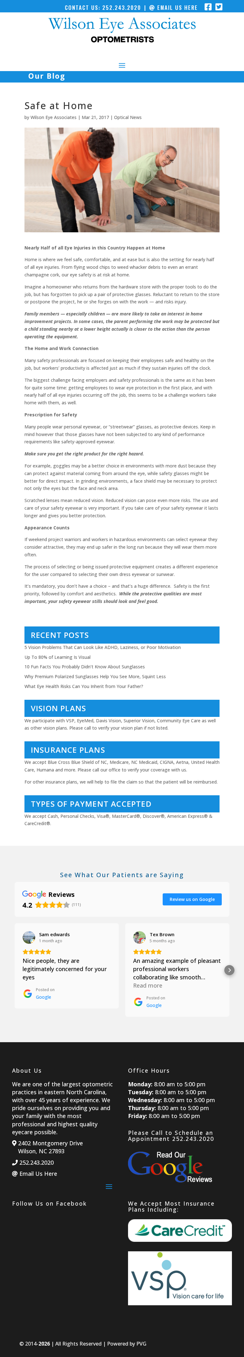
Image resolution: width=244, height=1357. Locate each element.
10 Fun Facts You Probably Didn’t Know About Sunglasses (84, 667)
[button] (15, 970)
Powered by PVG (126, 1343)
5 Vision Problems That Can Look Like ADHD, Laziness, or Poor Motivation (102, 647)
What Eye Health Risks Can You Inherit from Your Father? (83, 686)
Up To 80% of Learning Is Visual (57, 657)
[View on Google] (29, 937)
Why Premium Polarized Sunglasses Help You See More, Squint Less (95, 676)
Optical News (128, 117)
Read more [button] (147, 985)
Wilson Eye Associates (53, 117)
